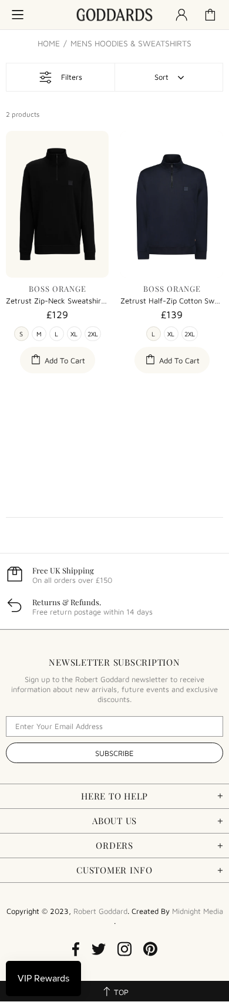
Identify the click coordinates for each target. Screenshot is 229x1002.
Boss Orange (57, 288)
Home (49, 43)
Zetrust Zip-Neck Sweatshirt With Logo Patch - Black (57, 300)
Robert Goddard (114, 15)
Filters (71, 77)
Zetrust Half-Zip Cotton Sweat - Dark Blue (171, 300)
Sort (161, 77)
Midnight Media (197, 911)
